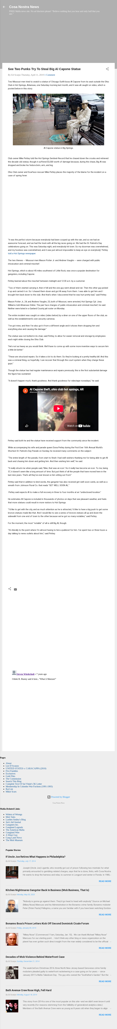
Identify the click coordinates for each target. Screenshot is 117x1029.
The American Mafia (15, 830)
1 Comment (49, 75)
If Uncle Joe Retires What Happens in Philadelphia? (35, 856)
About (8, 763)
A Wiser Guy (12, 835)
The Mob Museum (14, 840)
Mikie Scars (11, 791)
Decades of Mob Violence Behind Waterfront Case (35, 956)
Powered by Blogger (60, 797)
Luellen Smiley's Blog (16, 819)
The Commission (13, 779)
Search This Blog (13, 781)
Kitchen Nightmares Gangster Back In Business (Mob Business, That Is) (47, 890)
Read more (105, 881)
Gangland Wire (12, 832)
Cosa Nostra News (24, 7)
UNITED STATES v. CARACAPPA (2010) (26, 768)
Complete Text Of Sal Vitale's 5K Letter (24, 784)
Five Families (12, 771)
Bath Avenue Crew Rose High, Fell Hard (29, 990)
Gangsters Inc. (12, 825)
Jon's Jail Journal (13, 822)
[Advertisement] (58, 40)
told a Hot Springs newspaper (22, 253)
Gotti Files (10, 776)
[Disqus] (58, 631)
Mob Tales (10, 817)
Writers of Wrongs (14, 814)
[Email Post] (15, 590)
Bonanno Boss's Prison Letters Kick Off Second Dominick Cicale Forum (47, 923)
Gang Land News (14, 837)
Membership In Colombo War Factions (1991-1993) (29, 786)
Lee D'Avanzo (12, 766)
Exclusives (10, 773)
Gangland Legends (14, 827)
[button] (107, 69)
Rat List (9, 789)
